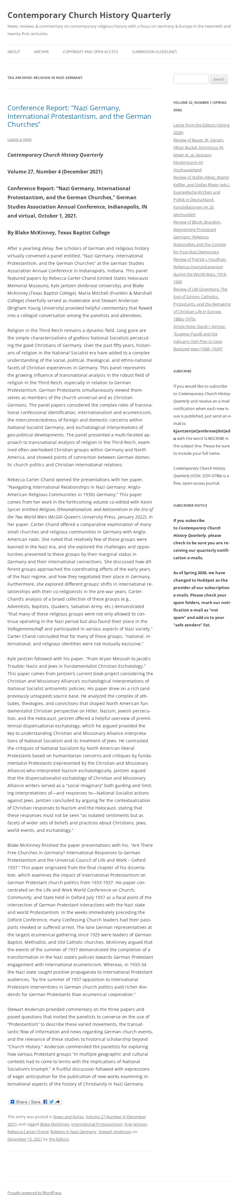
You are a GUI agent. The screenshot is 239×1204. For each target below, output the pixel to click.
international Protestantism (97, 1124)
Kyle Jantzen (135, 1124)
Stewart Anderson (115, 1131)
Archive (41, 51)
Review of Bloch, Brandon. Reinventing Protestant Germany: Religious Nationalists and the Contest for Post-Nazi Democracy (199, 237)
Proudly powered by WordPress (34, 1192)
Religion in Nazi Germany (73, 1131)
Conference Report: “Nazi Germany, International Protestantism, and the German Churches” (79, 116)
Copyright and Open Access (90, 51)
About (13, 51)
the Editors (59, 1139)
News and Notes (68, 1116)
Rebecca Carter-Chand (28, 1131)
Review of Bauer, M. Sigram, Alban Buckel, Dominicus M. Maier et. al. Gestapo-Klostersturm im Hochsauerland (198, 155)
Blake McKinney (54, 1124)
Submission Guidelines (154, 51)
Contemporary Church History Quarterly (89, 15)
